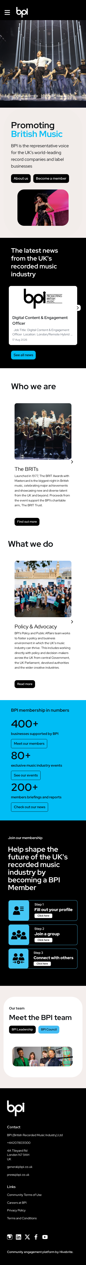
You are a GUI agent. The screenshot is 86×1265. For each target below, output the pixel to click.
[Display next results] (78, 308)
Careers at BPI (16, 1203)
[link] (43, 315)
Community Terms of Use (24, 1195)
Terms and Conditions (22, 1218)
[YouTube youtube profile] (45, 1237)
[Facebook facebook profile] (36, 1237)
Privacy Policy (16, 1210)
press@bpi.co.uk (18, 1175)
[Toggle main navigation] (7, 12)
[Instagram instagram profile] (9, 1237)
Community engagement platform (30, 1252)
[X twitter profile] (27, 1237)
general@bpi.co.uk (19, 1167)
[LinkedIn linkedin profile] (18, 1237)
